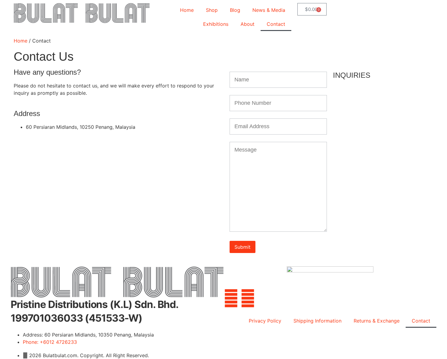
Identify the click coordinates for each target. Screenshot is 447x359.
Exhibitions (215, 24)
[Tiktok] (281, 298)
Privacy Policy (265, 321)
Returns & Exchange (377, 321)
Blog (235, 10)
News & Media (268, 10)
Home (187, 10)
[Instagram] (247, 298)
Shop (212, 10)
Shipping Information (317, 321)
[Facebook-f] (231, 298)
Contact (276, 24)
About (248, 24)
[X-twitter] (264, 298)
